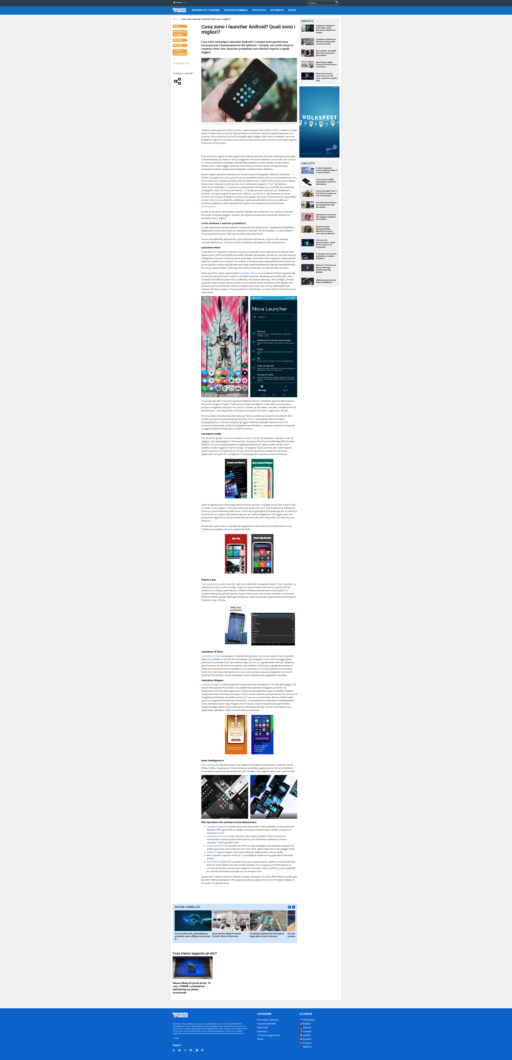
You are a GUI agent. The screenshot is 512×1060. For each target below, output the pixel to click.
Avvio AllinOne (214, 861)
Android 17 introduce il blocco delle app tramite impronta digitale (326, 268)
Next (293, 907)
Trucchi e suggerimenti (268, 1035)
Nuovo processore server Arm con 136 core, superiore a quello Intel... (326, 77)
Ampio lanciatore (215, 845)
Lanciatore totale (250, 438)
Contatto (176, 1038)
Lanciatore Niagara (211, 684)
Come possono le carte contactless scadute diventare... (326, 256)
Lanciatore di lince (210, 656)
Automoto (277, 10)
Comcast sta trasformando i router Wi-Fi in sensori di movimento (325, 243)
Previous (289, 907)
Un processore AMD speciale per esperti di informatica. (325, 181)
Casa (175, 19)
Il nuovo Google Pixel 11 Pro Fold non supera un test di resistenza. (326, 193)
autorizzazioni (208, 206)
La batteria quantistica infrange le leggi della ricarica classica (267, 934)
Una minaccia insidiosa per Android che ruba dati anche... (326, 204)
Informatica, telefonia (206, 10)
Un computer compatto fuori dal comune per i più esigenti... (326, 53)
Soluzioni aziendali (236, 10)
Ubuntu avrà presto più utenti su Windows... (326, 281)
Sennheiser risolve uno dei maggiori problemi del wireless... (326, 217)
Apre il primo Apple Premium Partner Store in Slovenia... (226, 934)
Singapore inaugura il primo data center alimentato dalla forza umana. (325, 29)
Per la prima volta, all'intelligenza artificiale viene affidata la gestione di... (192, 936)
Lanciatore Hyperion (217, 826)
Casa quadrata (208, 584)
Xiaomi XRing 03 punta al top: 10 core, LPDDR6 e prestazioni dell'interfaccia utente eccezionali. (192, 988)
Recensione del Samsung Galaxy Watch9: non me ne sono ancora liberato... (326, 230)
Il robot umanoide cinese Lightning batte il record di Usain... (326, 170)
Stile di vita (259, 10)
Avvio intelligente (210, 764)
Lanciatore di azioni (216, 836)
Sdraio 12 (211, 852)
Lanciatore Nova (248, 273)
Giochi (292, 10)
